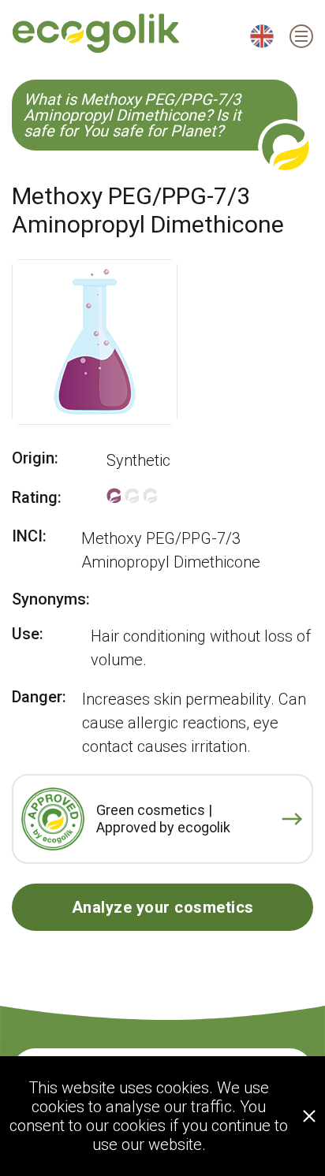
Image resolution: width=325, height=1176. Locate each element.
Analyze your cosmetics (163, 907)
